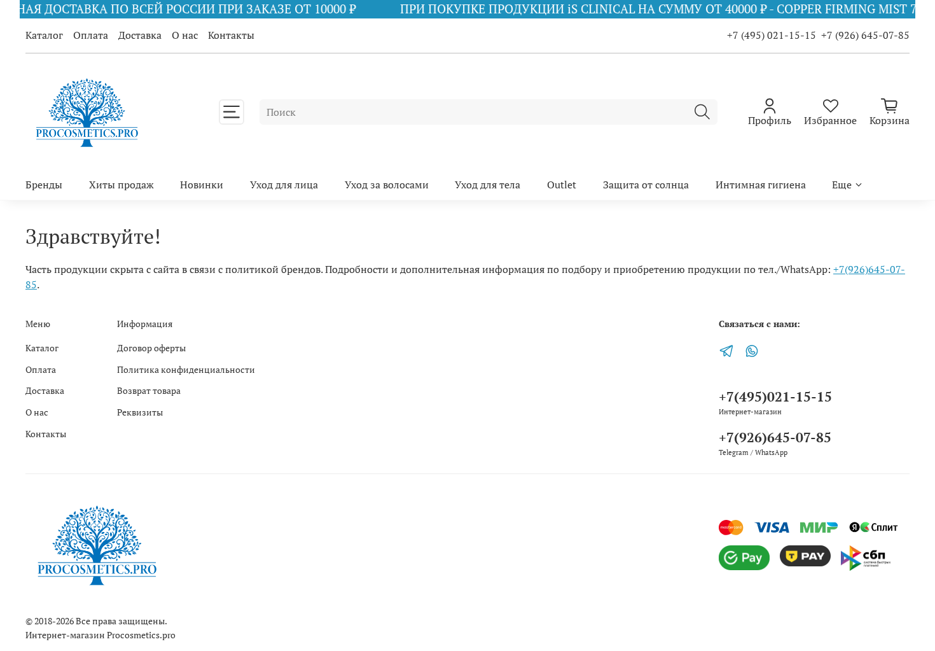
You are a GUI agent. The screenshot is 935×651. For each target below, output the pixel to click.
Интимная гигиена (761, 185)
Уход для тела (487, 185)
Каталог (44, 35)
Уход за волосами (387, 185)
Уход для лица (284, 185)
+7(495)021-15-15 (775, 396)
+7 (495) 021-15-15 (771, 35)
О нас (185, 35)
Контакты (231, 35)
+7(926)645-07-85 (775, 437)
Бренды (43, 185)
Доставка (140, 35)
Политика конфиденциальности (186, 369)
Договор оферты (151, 348)
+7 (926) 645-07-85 (865, 35)
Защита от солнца (646, 185)
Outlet (561, 185)
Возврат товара (149, 390)
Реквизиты (140, 412)
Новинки (201, 185)
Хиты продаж (121, 185)
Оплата (90, 35)
